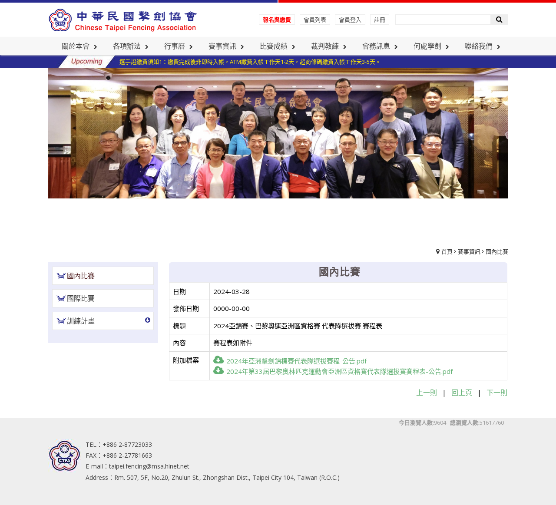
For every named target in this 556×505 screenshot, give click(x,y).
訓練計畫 (81, 321)
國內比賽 (497, 251)
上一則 (426, 392)
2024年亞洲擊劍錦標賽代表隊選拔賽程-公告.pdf (296, 360)
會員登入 (350, 19)
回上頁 (461, 392)
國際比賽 (81, 298)
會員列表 (315, 19)
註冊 (379, 19)
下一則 (496, 392)
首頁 (447, 251)
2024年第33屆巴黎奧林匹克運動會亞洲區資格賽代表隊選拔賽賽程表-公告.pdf (339, 371)
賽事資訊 (469, 251)
